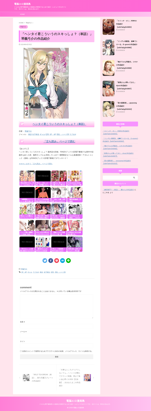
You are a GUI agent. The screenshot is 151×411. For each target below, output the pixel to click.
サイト (22, 341)
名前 (22, 322)
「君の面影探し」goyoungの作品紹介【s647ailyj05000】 (117, 162)
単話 (30, 134)
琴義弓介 (28, 131)
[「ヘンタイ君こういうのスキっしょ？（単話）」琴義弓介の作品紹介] (62, 260)
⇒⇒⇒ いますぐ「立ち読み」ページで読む (36, 164)
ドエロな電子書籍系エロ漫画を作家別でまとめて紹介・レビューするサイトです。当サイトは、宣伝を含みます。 (75, 404)
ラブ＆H (72, 134)
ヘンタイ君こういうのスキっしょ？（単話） (59, 123)
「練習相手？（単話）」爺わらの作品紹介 (118, 190)
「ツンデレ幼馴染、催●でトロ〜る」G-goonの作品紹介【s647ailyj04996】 (127, 44)
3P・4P (53, 134)
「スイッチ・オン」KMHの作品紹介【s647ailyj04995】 (116, 132)
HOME (22, 14)
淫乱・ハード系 (63, 134)
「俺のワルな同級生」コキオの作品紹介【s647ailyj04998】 (117, 147)
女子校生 (35, 134)
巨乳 (47, 134)
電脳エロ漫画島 (22, 3)
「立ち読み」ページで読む (59, 141)
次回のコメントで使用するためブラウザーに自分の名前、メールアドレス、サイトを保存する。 (57, 351)
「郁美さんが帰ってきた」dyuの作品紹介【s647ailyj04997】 (126, 85)
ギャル (42, 134)
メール (23, 332)
